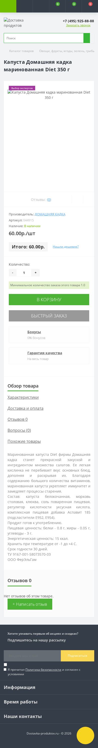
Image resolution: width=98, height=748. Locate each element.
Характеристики (23, 397)
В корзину (49, 299)
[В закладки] (77, 199)
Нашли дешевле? (66, 246)
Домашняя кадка (50, 214)
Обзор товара (23, 386)
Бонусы (34, 331)
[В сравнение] (88, 199)
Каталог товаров (21, 51)
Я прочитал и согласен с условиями (44, 671)
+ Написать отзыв (30, 604)
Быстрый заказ (49, 316)
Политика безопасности (43, 669)
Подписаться (77, 655)
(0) (49, 199)
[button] (41, 6)
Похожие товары (24, 441)
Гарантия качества (44, 352)
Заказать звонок (78, 25)
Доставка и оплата (25, 408)
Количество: (19, 264)
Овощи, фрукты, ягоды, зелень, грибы (67, 51)
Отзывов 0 (18, 419)
